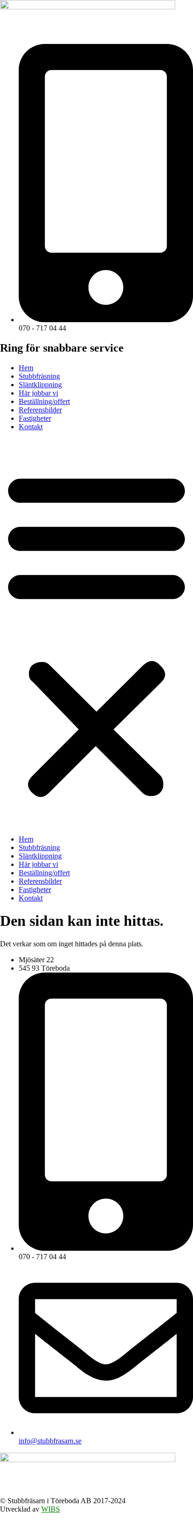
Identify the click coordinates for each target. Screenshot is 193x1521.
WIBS (50, 1509)
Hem (26, 368)
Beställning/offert (44, 401)
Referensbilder (40, 410)
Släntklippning (40, 385)
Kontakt (31, 427)
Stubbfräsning (39, 376)
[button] (96, 633)
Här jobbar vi (38, 393)
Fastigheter (35, 418)
